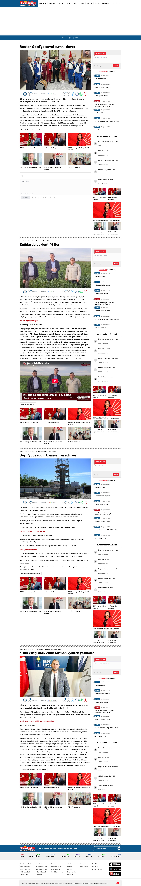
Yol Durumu (101, 855)
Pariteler (88, 855)
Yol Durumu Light (25, 869)
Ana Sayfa (42, 3)
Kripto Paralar (116, 855)
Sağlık (68, 3)
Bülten (64, 38)
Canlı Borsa (54, 864)
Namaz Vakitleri (34, 855)
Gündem (52, 3)
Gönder (25, 197)
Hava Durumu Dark (25, 866)
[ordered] (43, 197)
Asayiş (97, 3)
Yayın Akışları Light (41, 866)
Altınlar (69, 864)
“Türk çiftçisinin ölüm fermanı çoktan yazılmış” (33, 769)
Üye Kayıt (95, 866)
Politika (89, 3)
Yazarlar (82, 864)
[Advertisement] (70, 21)
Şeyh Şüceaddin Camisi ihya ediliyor (30, 573)
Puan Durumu (64, 855)
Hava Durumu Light (26, 864)
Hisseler (77, 855)
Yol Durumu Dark (25, 872)
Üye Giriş (94, 864)
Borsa (22, 855)
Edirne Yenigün (24, 43)
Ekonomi (60, 3)
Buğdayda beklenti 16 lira (27, 404)
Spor (75, 3)
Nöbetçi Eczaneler (41, 872)
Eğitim (82, 3)
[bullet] (45, 197)
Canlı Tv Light (24, 874)
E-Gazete (105, 3)
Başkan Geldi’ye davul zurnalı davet (30, 130)
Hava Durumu (50, 855)
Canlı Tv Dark (40, 864)
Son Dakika (39, 874)
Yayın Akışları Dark (41, 869)
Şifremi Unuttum (97, 869)
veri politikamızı (92, 883)
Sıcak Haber (84, 866)
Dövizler (69, 866)
